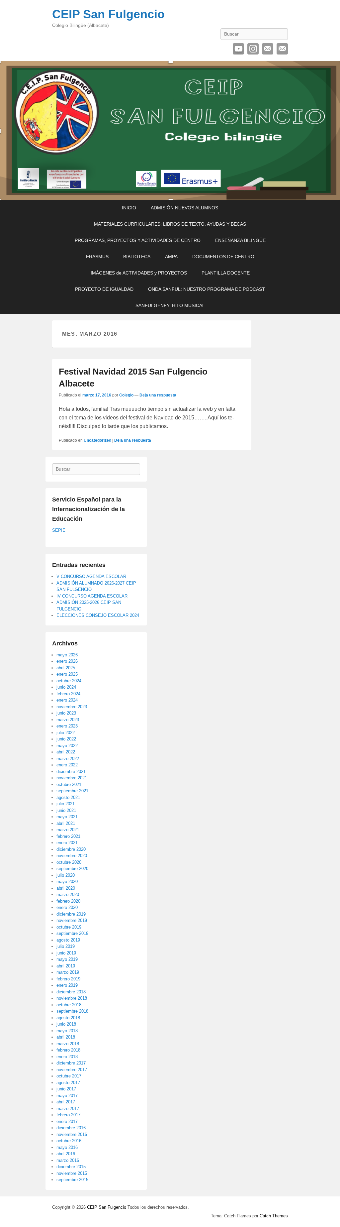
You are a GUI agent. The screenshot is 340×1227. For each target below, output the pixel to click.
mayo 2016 (67, 1147)
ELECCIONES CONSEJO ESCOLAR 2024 (97, 615)
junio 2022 (66, 738)
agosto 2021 (68, 797)
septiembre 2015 (72, 1179)
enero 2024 (67, 700)
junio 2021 (66, 810)
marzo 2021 (67, 829)
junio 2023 (66, 713)
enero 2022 (67, 764)
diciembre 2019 (71, 914)
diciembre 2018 (71, 991)
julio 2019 (65, 946)
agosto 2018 (68, 1017)
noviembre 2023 (71, 706)
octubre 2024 (68, 680)
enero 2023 (67, 726)
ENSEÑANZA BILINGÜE (240, 240)
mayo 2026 (67, 654)
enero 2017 (67, 1121)
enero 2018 (67, 1056)
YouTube (238, 49)
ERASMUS (97, 256)
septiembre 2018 (72, 1011)
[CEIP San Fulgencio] (170, 130)
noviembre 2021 (71, 777)
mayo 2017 (67, 1095)
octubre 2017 (68, 1075)
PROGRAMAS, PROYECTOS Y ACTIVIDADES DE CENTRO (138, 240)
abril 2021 (65, 823)
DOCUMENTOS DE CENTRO (223, 256)
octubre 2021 (68, 784)
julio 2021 (65, 803)
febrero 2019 (68, 978)
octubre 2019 (68, 927)
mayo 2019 (67, 959)
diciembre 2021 (71, 771)
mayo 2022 (67, 745)
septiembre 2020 (72, 868)
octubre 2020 (68, 862)
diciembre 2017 (71, 1062)
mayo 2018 (67, 1030)
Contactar (282, 49)
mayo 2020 (67, 881)
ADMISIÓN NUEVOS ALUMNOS (184, 207)
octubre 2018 (68, 1004)
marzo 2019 (67, 972)
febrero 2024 (68, 693)
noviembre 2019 (71, 920)
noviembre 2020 (71, 855)
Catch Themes (274, 1215)
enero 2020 (67, 907)
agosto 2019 (68, 940)
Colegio (126, 395)
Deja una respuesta (157, 395)
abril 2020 (65, 888)
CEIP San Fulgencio (108, 14)
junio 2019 (66, 952)
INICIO (129, 207)
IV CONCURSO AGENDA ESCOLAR (92, 596)
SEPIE (58, 530)
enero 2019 (67, 985)
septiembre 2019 (72, 933)
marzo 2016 (67, 1160)
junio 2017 (66, 1088)
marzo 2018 (67, 1043)
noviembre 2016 (71, 1134)
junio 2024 (66, 687)
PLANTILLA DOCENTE (226, 273)
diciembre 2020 (71, 849)
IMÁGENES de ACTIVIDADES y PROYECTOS (139, 273)
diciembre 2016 (71, 1127)
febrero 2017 (68, 1114)
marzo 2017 (67, 1108)
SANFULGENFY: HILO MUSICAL (170, 305)
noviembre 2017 (71, 1069)
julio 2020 (65, 875)
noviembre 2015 (71, 1173)
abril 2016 (65, 1153)
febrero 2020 (68, 901)
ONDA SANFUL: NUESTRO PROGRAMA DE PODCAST (206, 289)
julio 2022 (65, 732)
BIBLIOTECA (136, 256)
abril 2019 (65, 965)
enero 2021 (67, 842)
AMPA (171, 256)
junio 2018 (66, 1024)
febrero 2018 (68, 1050)
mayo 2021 (67, 816)
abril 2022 (65, 751)
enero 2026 (67, 661)
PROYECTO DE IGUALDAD (104, 289)
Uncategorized (97, 440)
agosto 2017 (68, 1082)
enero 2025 (67, 674)
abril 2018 (65, 1037)
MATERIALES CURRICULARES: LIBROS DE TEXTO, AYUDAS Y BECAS (170, 224)
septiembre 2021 (72, 790)
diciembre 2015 (71, 1166)
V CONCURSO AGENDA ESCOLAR (91, 576)
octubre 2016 (68, 1140)
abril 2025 (65, 667)
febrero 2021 (68, 836)
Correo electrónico (267, 49)
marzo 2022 (67, 758)
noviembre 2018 (71, 998)
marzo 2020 (67, 894)
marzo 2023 (67, 719)
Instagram (253, 49)
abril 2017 (65, 1101)
